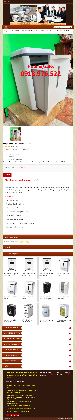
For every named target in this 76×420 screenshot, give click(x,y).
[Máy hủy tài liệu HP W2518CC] (11, 265)
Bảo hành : (11, 159)
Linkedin (26, 149)
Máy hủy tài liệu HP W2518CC (11, 274)
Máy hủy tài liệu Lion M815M (10, 321)
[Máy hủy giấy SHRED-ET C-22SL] (46, 311)
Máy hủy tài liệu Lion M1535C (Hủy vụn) (45, 298)
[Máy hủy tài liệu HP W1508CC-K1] (46, 265)
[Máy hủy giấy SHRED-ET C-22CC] (64, 311)
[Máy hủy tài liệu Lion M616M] (29, 311)
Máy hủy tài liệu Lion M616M (27, 321)
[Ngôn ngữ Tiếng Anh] (8, 1)
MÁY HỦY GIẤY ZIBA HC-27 (28, 298)
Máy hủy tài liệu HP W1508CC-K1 (46, 274)
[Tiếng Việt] (5, 1)
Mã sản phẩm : (10, 154)
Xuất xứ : (11, 156)
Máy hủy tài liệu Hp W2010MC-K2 (28, 274)
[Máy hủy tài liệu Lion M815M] (11, 311)
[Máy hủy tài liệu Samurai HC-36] (38, 80)
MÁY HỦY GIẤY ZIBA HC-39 (10, 298)
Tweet (16, 149)
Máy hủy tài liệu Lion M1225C (63, 298)
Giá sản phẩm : (10, 168)
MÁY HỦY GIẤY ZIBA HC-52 (63, 274)
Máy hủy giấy (10, 187)
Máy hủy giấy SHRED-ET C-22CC (64, 321)
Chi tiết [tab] (7, 175)
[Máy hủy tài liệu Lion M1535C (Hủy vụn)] (46, 288)
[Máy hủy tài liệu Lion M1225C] (64, 288)
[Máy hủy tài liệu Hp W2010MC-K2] (29, 265)
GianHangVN (68, 418)
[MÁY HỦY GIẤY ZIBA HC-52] (64, 265)
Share (7, 149)
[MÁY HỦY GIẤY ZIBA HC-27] (29, 288)
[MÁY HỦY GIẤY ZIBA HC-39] (11, 288)
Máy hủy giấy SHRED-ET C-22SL (46, 321)
